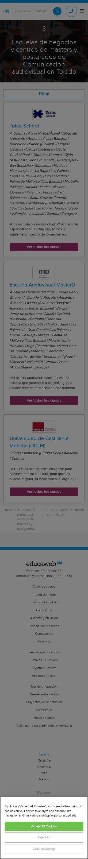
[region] (44, 828)
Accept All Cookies (44, 826)
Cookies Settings (44, 849)
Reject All (44, 837)
